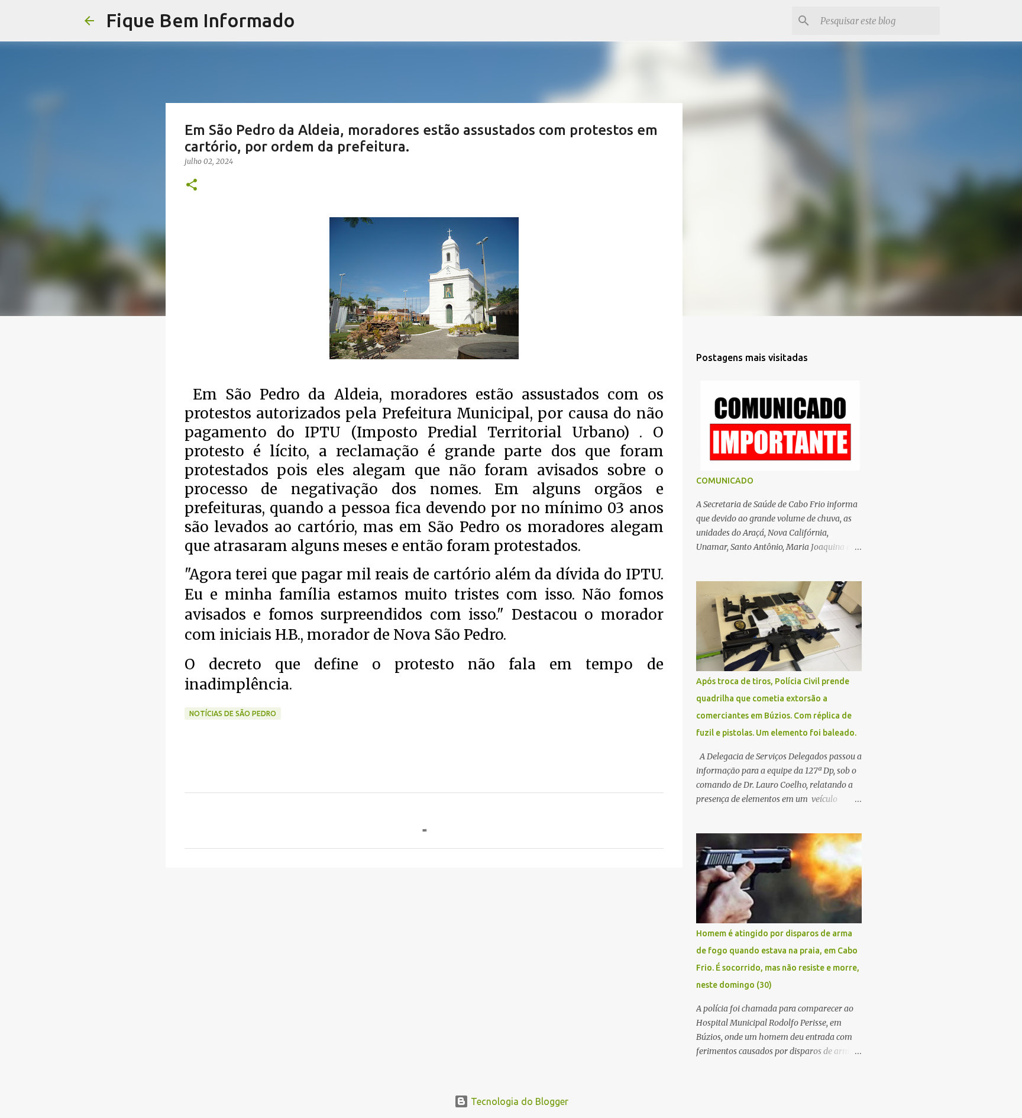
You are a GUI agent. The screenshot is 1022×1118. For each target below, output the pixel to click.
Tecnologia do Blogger (518, 1101)
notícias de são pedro (232, 713)
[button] (192, 186)
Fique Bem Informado (200, 20)
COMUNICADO (724, 480)
